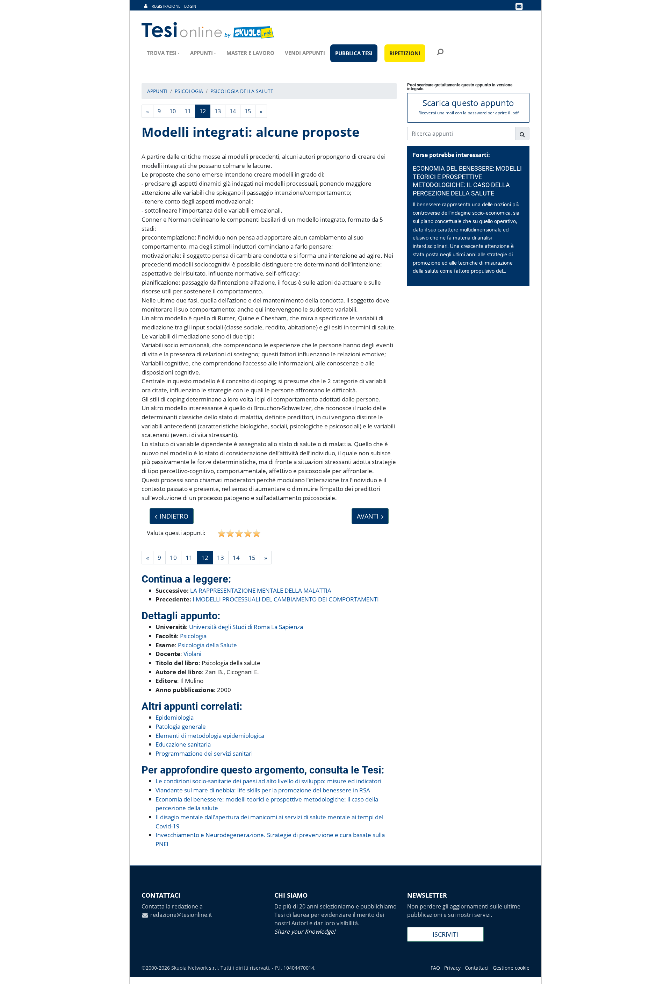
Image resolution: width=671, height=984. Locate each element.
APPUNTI (157, 91)
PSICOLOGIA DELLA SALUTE (241, 91)
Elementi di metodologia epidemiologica (210, 736)
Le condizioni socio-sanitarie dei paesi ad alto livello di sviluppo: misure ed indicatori (268, 781)
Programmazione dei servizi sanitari (204, 753)
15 (248, 111)
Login (190, 6)
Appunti (201, 52)
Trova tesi (161, 52)
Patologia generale (181, 726)
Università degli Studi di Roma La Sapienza (246, 627)
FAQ (435, 967)
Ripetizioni (404, 53)
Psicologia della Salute (207, 645)
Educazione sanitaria (183, 744)
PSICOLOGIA (189, 91)
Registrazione (166, 6)
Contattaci (477, 967)
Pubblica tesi (354, 53)
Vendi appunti (305, 52)
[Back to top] (658, 971)
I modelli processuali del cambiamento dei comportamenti (286, 599)
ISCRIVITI (445, 934)
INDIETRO (174, 516)
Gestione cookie (511, 967)
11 (188, 111)
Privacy (452, 967)
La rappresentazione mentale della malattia (260, 590)
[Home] (208, 30)
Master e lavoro (250, 52)
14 (233, 111)
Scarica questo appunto (468, 106)
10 (172, 111)
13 (218, 111)
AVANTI (367, 516)
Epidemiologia (175, 717)
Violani (192, 654)
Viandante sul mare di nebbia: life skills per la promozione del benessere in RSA (263, 790)
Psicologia (193, 636)
